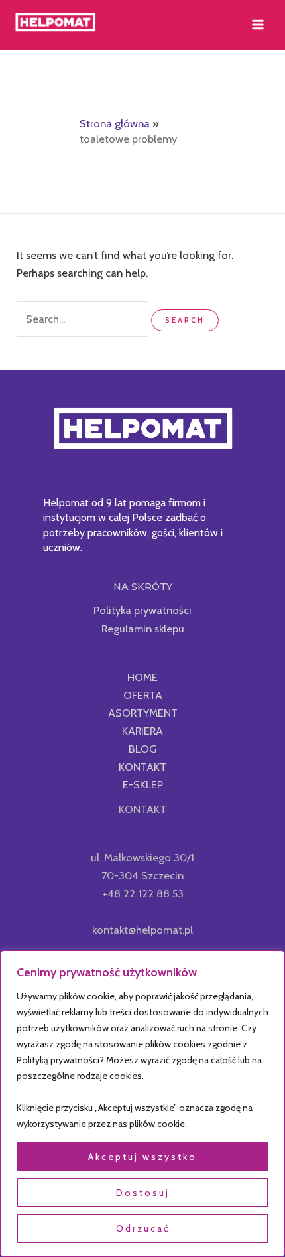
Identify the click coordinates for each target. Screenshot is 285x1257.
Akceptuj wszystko (142, 1157)
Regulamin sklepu (142, 628)
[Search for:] (84, 318)
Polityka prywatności (142, 610)
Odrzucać (143, 1228)
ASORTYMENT (143, 712)
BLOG (142, 748)
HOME (142, 677)
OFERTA (142, 695)
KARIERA (142, 730)
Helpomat (141, 24)
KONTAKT (142, 766)
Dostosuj (143, 1193)
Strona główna (115, 123)
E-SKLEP (143, 784)
